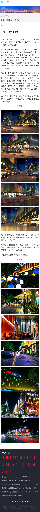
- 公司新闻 (16, 20)
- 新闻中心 (8, 20)
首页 (2, 20)
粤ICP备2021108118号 (21, 502)
